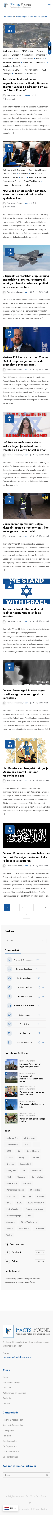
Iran (14, 174)
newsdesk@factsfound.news (17, 1357)
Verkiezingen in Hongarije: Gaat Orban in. (31, 1093)
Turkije (27, 185)
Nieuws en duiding (11, 1382)
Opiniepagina (8, 1430)
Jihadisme (7, 58)
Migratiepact (41, 62)
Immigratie (40, 55)
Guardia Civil (27, 55)
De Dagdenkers (10, 1446)
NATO (15, 177)
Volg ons (40, 1261)
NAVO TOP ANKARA (37, 177)
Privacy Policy (40, 1509)
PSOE (44, 70)
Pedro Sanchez (19, 66)
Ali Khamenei (19, 170)
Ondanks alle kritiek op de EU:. (31, 1105)
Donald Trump (41, 170)
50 (46, 907)
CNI (31, 51)
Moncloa (6, 66)
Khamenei (23, 174)
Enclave (40, 51)
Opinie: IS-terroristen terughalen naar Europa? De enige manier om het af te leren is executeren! (26, 857)
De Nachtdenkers (10, 1457)
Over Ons (7, 1387)
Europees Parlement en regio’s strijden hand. (30, 1065)
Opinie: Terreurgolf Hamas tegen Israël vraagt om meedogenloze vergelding (24, 694)
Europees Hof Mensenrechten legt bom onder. (31, 1079)
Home (5, 1377)
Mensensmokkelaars (11, 62)
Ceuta (16, 51)
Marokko (40, 58)
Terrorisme (19, 73)
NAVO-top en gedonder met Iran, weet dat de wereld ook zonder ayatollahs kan (24, 194)
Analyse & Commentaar (27, 1087)
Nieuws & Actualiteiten (27, 1061)
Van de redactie (10, 1441)
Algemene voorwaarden (18, 1509)
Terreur (6, 185)
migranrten (27, 62)
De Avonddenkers (11, 1451)
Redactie (7, 1398)
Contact (6, 1403)
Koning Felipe (27, 58)
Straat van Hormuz (32, 181)
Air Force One (8, 170)
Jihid (16, 58)
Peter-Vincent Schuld (11, 70)
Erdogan (6, 174)
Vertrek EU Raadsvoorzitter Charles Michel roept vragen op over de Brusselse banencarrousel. (25, 361)
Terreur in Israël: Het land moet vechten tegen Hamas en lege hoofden (23, 612)
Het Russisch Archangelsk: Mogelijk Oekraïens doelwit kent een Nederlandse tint (25, 772)
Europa (5, 55)
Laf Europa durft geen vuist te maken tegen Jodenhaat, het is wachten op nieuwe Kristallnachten (24, 446)
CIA (30, 170)
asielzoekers (8, 51)
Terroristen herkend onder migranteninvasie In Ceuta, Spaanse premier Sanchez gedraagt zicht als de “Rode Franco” (25, 84)
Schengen (7, 73)
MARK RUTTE (36, 174)
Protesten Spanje (31, 70)
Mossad (6, 177)
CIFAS (24, 51)
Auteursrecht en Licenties (14, 1393)
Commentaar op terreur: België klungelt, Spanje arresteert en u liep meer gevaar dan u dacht (26, 527)
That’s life (7, 1436)
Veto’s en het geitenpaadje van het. (32, 1120)
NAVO (23, 177)
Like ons (40, 1252)
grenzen (15, 55)
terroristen (31, 73)
